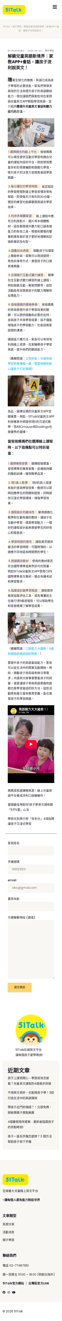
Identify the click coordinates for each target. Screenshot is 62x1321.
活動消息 (8, 1232)
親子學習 (17, 26)
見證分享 (8, 1224)
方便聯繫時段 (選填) (21, 918)
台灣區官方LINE (38, 1283)
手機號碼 (14, 862)
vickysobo (17, 50)
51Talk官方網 (12, 1283)
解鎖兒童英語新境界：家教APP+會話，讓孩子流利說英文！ (30, 61)
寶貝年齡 (14, 899)
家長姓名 (14, 843)
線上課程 (43, 280)
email (12, 880)
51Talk (6, 26)
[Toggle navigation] (55, 7)
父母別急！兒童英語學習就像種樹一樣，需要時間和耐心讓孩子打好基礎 (30, 363)
